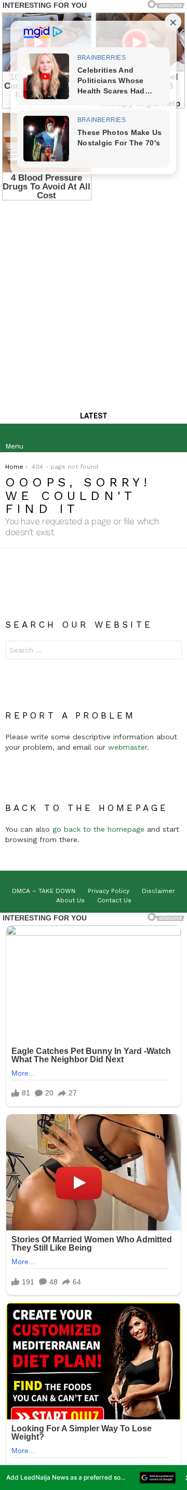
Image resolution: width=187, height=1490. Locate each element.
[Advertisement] (93, 300)
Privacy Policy (108, 891)
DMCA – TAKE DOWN (43, 891)
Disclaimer (158, 891)
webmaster (127, 747)
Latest (94, 416)
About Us (70, 900)
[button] (93, 1477)
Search (171, 651)
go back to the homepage (98, 829)
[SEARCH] (173, 438)
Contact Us (114, 900)
